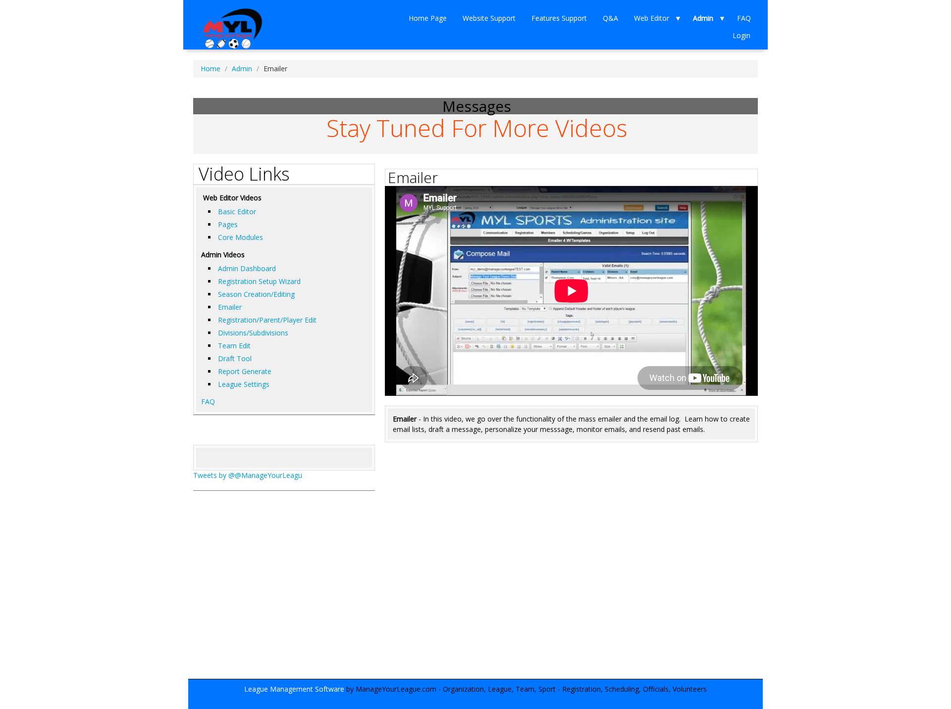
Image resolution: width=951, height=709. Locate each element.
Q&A (610, 18)
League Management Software (294, 689)
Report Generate (244, 371)
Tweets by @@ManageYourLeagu (247, 475)
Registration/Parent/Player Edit (267, 320)
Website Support (489, 18)
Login (741, 35)
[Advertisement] (284, 589)
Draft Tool (235, 358)
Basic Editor (237, 211)
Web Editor (651, 18)
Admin (703, 18)
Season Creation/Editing (256, 294)
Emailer (230, 307)
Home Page (428, 18)
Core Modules (240, 237)
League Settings (243, 384)
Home (210, 68)
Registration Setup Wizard (259, 281)
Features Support (559, 18)
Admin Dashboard (247, 268)
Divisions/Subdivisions (253, 332)
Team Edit (234, 345)
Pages (228, 224)
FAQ (744, 18)
